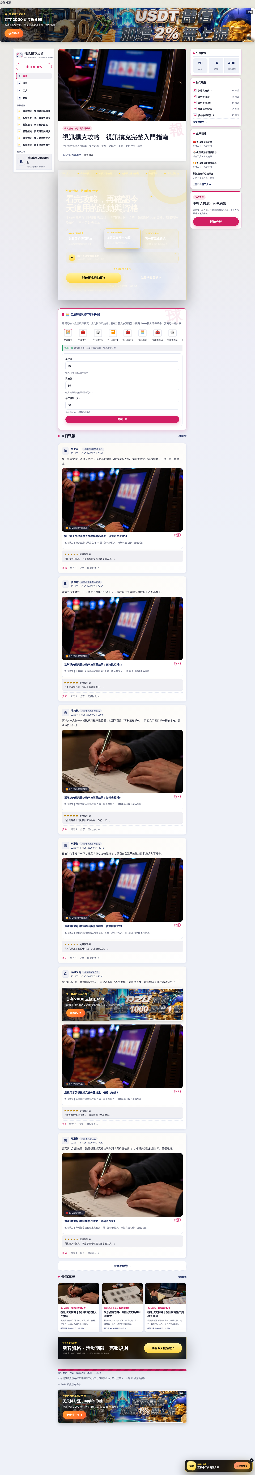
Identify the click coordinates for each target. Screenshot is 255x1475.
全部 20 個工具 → (202, 184)
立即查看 (242, 1465)
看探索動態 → (200, 121)
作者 (71, 1372)
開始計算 (122, 419)
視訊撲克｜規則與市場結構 (34, 111)
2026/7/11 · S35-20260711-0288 (87, 453)
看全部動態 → (122, 1266)
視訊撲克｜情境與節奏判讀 (34, 131)
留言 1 (73, 568)
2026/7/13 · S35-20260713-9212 (87, 1142)
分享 (82, 568)
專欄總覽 (182, 1276)
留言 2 (73, 696)
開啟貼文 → (93, 568)
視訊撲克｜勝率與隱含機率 (34, 144)
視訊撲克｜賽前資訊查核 (33, 124)
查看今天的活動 (163, 1348)
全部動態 (182, 436)
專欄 (23, 97)
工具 (23, 90)
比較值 (68, 378)
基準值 (68, 358)
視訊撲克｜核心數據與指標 (34, 117)
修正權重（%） (73, 398)
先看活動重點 (151, 277)
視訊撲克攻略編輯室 (71, 155)
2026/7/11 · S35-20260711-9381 (87, 976)
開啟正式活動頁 (93, 277)
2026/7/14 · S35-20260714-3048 (87, 848)
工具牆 (97, 1372)
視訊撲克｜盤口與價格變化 (34, 138)
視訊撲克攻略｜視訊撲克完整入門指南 (115, 137)
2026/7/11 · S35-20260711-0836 (87, 586)
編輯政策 (80, 1372)
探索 (23, 83)
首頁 (23, 76)
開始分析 (216, 221)
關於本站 (62, 1372)
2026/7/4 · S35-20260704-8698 (87, 715)
